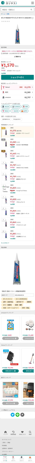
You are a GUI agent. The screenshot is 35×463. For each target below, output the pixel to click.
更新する (18, 56)
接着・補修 (18, 305)
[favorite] (32, 18)
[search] (32, 10)
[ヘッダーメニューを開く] (32, 3)
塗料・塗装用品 (8, 302)
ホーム (3, 14)
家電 (8, 14)
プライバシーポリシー (8, 451)
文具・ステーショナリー (11, 308)
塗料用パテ (20, 302)
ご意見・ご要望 (6, 442)
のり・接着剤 (7, 305)
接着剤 (29, 302)
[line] (17, 415)
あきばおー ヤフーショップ (13, 70)
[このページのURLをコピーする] (22, 415)
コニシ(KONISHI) (21, 299)
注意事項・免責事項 (7, 448)
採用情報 (4, 445)
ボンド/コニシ (7, 299)
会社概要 (4, 454)
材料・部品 (25, 308)
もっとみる (4, 243)
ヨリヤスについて (6, 439)
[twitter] (12, 415)
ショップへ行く (17, 77)
